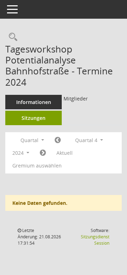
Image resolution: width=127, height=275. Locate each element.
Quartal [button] (30, 140)
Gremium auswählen (37, 165)
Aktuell (64, 152)
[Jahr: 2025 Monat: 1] (43, 153)
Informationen (33, 102)
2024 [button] (18, 152)
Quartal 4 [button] (87, 140)
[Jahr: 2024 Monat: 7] (57, 140)
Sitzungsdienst (95, 240)
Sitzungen (34, 118)
